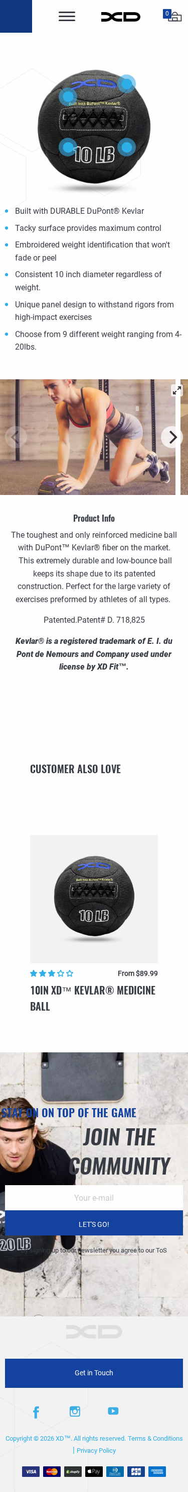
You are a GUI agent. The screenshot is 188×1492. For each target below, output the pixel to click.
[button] (52, 973)
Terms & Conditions (155, 1438)
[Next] (172, 437)
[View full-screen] (177, 390)
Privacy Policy (96, 1450)
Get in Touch (94, 1373)
